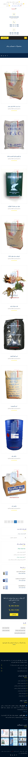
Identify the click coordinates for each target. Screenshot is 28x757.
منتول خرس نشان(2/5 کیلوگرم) (14, 206)
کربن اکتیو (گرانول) (14, 356)
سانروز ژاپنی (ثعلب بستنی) (20, 571)
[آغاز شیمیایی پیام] (5, 733)
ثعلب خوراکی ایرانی (14, 306)
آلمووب (12, 751)
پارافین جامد (14, 506)
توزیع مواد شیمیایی (22, 693)
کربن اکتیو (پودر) (14, 406)
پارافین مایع (14, 456)
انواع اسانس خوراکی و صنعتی (20, 688)
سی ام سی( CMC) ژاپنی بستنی (14, 106)
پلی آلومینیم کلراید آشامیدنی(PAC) (14, 156)
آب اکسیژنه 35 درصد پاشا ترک (20, 578)
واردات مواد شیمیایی (22, 690)
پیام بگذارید (4, 37)
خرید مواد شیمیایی (22, 695)
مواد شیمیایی (23, 627)
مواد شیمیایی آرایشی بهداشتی (20, 630)
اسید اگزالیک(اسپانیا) (22, 585)
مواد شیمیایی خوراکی (5, 630)
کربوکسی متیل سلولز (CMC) (14, 256)
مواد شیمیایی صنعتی (5, 627)
